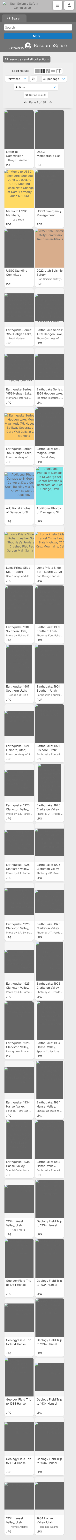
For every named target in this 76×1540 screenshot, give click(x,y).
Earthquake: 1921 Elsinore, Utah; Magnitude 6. (48, 750)
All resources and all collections (26, 59)
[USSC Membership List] (49, 129)
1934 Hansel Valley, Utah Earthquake (14, 1225)
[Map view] (59, 71)
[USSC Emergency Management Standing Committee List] (49, 189)
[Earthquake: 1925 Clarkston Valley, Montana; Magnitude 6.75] (19, 1020)
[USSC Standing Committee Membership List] (19, 248)
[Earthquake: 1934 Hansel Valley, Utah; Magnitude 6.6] (49, 1139)
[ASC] (33, 79)
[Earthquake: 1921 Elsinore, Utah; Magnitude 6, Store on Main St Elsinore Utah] (19, 723)
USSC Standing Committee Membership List (18, 274)
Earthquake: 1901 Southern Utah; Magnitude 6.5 (48, 690)
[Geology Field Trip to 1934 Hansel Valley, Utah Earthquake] (49, 1199)
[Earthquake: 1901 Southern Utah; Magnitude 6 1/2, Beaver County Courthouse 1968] (49, 604)
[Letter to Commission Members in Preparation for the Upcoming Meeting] (19, 129)
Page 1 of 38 (38, 102)
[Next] (50, 102)
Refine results (37, 95)
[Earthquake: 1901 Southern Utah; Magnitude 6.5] (49, 664)
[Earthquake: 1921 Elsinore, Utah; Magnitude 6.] (49, 723)
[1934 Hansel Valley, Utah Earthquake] (19, 1199)
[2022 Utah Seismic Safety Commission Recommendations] (49, 248)
